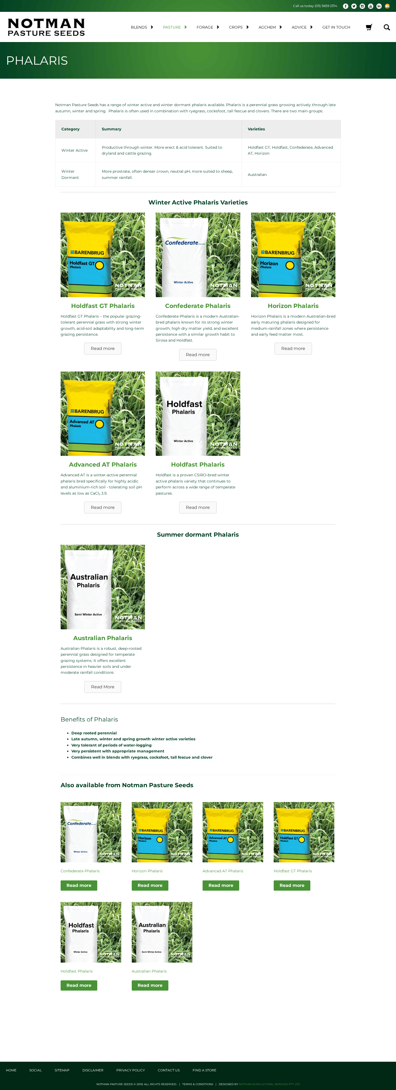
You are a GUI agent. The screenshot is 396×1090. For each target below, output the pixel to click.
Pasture (172, 27)
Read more (79, 885)
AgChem (267, 27)
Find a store (204, 1070)
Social (35, 1070)
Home (11, 1070)
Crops (236, 27)
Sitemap (62, 1070)
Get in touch (336, 27)
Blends (139, 27)
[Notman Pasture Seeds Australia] (51, 27)
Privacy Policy (130, 1070)
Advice (299, 27)
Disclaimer (92, 1070)
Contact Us (169, 1070)
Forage (205, 27)
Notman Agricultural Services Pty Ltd (269, 1084)
